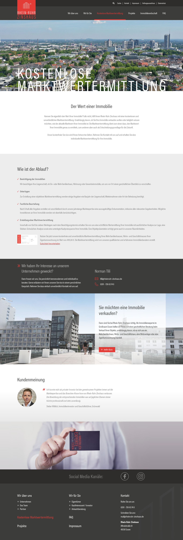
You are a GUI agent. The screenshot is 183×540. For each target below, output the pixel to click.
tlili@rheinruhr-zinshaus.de (111, 278)
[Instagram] (141, 476)
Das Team (24, 505)
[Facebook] (125, 476)
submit (114, 3)
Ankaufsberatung (79, 509)
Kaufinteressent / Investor (82, 505)
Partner (23, 509)
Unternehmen (25, 501)
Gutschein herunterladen (50, 243)
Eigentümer (76, 501)
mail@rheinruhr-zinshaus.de (132, 516)
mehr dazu (108, 349)
